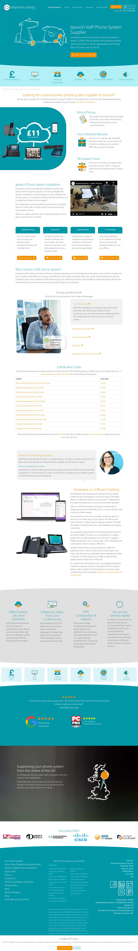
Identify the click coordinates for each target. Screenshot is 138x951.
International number (61, 374)
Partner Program (13, 912)
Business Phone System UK (57, 929)
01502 (103, 410)
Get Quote (116, 7)
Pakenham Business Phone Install (30, 387)
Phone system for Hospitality (79, 897)
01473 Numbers (109, 258)
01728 (103, 419)
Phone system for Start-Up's (78, 905)
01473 (103, 405)
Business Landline (59, 932)
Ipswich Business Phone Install (28, 405)
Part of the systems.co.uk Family (68, 881)
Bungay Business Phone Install (28, 428)
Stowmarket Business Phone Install (30, 401)
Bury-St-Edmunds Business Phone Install (33, 383)
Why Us (67, 7)
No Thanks (77, 948)
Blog (7, 915)
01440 (103, 396)
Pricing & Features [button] (54, 7)
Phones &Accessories (57, 678)
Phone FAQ (10, 891)
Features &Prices (11, 678)
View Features (53, 258)
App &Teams (35, 678)
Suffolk (63, 434)
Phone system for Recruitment (58, 897)
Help (7, 908)
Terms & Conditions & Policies (19, 901)
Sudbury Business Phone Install (29, 424)
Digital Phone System (72, 932)
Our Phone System (14, 881)
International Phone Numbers (32, 89)
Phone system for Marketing (79, 894)
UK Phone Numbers (18, 89)
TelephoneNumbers (103, 678)
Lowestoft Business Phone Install (29, 410)
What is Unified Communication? (21, 888)
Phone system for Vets (77, 899)
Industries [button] (89, 7)
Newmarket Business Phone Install (30, 415)
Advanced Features (80, 337)
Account (129, 7)
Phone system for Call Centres (58, 921)
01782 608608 (124, 10)
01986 (103, 428)
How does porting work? (17, 919)
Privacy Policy (11, 905)
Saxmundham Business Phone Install (31, 419)
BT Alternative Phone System (80, 935)
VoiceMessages (126, 678)
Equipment (79, 258)
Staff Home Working (64, 935)
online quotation (97, 434)
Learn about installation (85, 102)
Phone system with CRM (77, 911)
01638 (103, 415)
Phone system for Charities (57, 907)
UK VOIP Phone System (73, 929)
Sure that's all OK (65, 948)
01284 (103, 383)
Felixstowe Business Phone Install (30, 392)
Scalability (76, 345)
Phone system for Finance (56, 910)
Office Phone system (76, 908)
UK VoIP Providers (75, 913)
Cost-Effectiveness (80, 304)
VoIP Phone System (7, 89)
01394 (103, 392)
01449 (103, 401)
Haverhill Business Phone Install (29, 396)
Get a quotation (26, 258)
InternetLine (80, 678)
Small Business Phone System (57, 889)
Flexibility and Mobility (82, 329)
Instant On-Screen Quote (83, 55)
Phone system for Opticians (57, 918)
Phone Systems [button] (102, 7)
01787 (103, 424)
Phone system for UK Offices (57, 899)
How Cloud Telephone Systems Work (23, 884)
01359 (103, 387)
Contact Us (10, 898)
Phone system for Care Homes (79, 902)
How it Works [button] (77, 7)
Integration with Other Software (85, 353)
